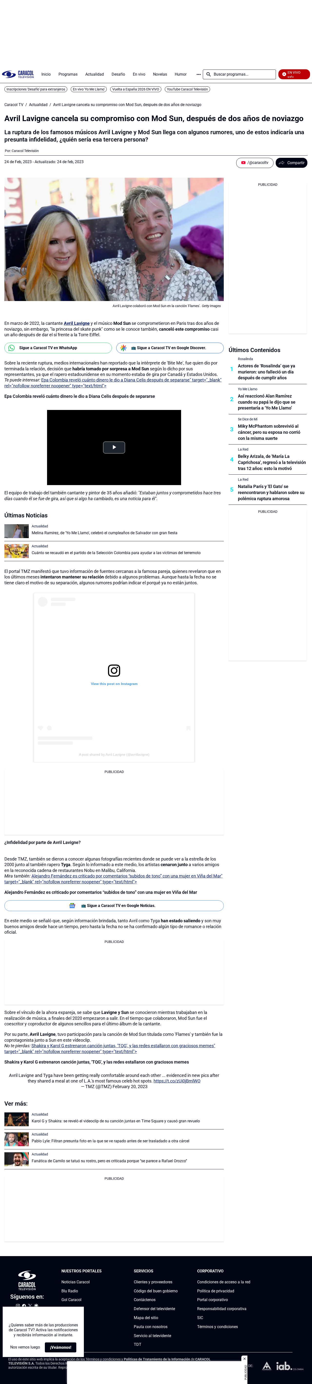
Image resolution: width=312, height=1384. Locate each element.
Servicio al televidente (152, 1335)
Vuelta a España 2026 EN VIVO (135, 89)
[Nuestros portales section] (103, 1271)
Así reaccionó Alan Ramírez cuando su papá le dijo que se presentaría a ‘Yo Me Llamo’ (266, 402)
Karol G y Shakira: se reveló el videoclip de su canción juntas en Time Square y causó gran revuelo (116, 1121)
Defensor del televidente (154, 1308)
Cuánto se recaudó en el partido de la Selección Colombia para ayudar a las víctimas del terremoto (116, 552)
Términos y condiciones (217, 1326)
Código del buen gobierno (156, 1290)
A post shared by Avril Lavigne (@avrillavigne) (114, 754)
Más (198, 74)
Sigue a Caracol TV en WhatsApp (48, 348)
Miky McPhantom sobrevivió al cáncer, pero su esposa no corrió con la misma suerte (269, 432)
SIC (200, 1317)
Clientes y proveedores (153, 1281)
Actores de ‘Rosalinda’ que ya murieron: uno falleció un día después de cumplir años (266, 372)
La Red (243, 449)
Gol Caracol (71, 1299)
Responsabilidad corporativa (221, 1308)
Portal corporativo (212, 1299)
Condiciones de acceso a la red (223, 1281)
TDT (137, 1344)
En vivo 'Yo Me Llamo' (89, 89)
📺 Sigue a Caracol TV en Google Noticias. (118, 905)
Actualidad (38, 105)
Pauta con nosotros (150, 1326)
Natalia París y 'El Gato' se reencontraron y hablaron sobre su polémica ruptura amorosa (271, 492)
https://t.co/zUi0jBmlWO (177, 1080)
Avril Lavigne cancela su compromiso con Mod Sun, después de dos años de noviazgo (127, 105)
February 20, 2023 (130, 1086)
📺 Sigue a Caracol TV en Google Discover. (168, 348)
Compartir (295, 162)
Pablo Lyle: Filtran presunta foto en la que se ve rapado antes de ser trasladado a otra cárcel (110, 1141)
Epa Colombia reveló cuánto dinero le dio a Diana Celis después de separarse (79, 396)
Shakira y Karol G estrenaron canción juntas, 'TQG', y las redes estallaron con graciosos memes (96, 1062)
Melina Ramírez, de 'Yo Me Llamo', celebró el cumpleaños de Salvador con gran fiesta (104, 533)
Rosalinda (245, 359)
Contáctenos (145, 1299)
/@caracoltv (257, 162)
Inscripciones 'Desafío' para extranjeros (36, 89)
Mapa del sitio (146, 1317)
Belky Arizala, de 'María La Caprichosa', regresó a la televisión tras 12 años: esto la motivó (272, 462)
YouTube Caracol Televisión (187, 89)
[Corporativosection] (248, 1271)
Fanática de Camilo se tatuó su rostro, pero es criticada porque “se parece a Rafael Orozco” (109, 1161)
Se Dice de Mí (247, 419)
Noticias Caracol (75, 1281)
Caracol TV (13, 105)
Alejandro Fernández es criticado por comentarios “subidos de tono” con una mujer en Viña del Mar (100, 892)
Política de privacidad (215, 1290)
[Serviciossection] (176, 1271)
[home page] (18, 74)
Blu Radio (69, 1290)
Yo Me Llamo (247, 389)
